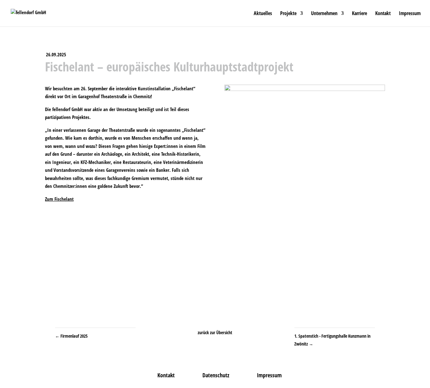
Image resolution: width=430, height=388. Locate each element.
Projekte (288, 14)
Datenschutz (215, 375)
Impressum (410, 14)
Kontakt (383, 14)
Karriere (359, 14)
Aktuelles (263, 14)
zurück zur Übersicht (215, 332)
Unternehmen (324, 14)
